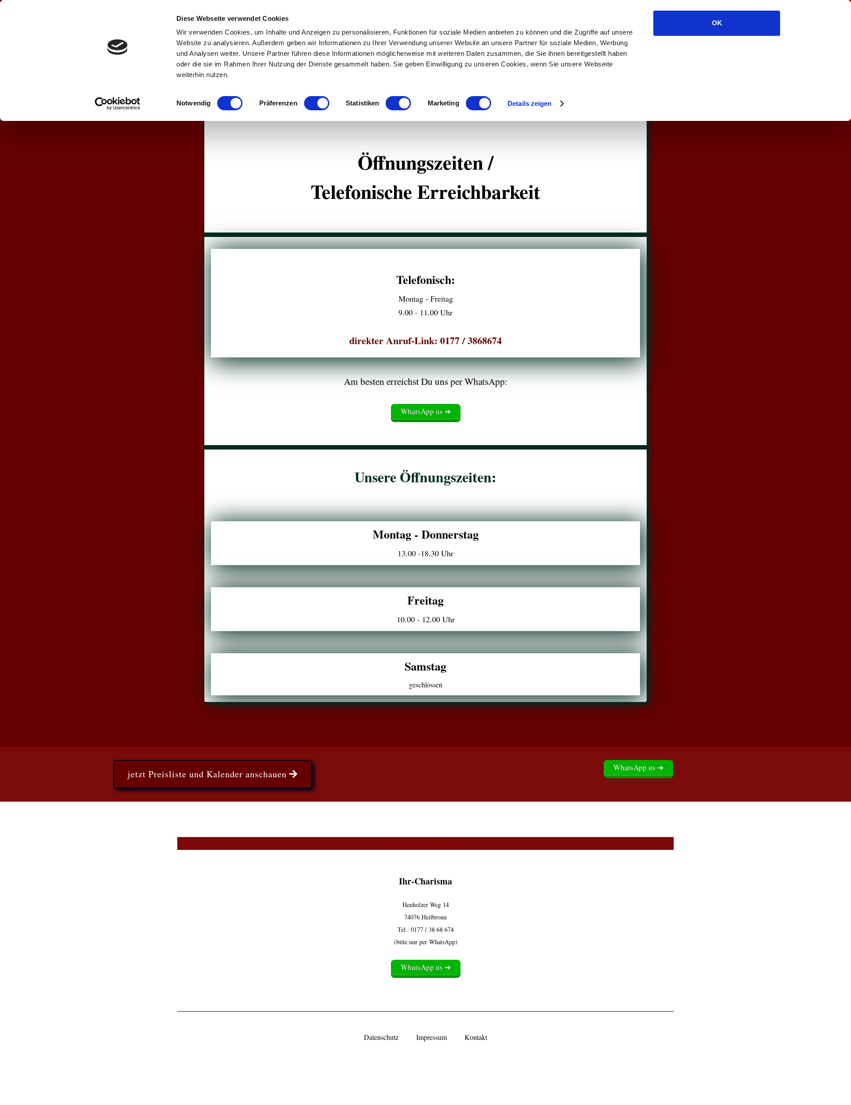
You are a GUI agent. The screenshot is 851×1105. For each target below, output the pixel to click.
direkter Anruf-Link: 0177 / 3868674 (425, 340)
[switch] (316, 103)
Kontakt (476, 1037)
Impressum (431, 1037)
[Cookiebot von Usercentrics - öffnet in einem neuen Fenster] (117, 103)
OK (717, 23)
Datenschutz (381, 1037)
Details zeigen (529, 103)
